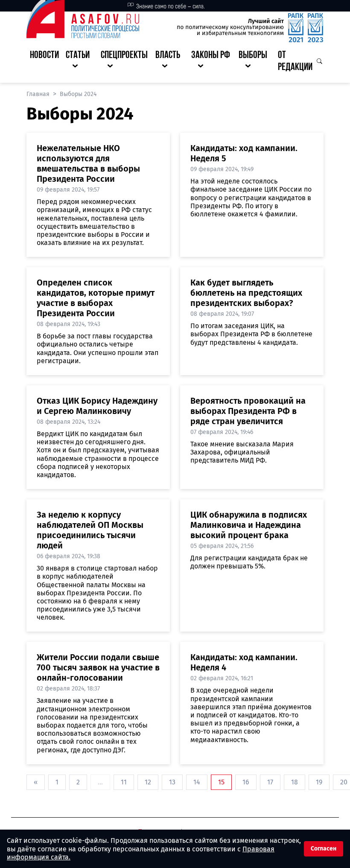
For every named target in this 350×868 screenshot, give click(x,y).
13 (172, 782)
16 (245, 782)
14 (196, 782)
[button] (79, 62)
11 (124, 782)
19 (319, 782)
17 (270, 782)
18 (294, 782)
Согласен (323, 848)
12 (148, 782)
